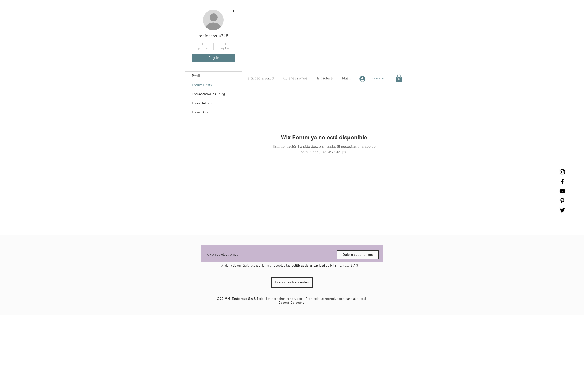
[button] (260, 78)
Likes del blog (202, 103)
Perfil (196, 76)
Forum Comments (206, 112)
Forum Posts (202, 85)
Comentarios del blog (208, 94)
